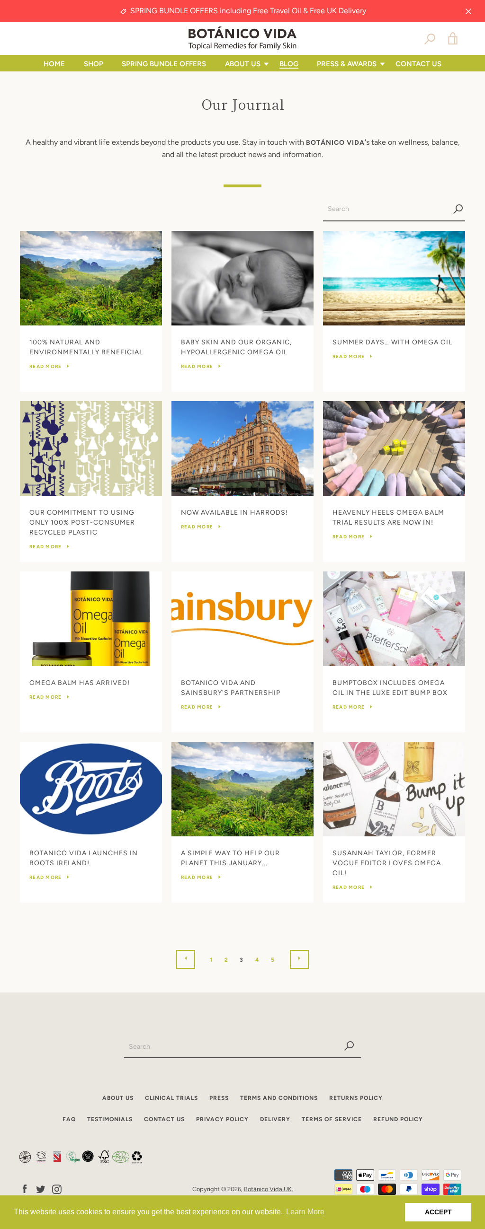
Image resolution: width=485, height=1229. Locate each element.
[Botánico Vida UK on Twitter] (40, 1188)
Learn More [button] (305, 1212)
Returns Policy (356, 1098)
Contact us (164, 1119)
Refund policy (398, 1119)
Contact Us (418, 64)
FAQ (69, 1119)
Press (219, 1098)
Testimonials (110, 1119)
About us (242, 64)
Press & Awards (347, 64)
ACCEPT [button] (438, 1212)
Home (54, 64)
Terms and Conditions (279, 1098)
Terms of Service (332, 1119)
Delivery (275, 1119)
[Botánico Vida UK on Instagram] (57, 1188)
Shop (93, 64)
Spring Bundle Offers (164, 64)
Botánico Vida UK (268, 1189)
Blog (288, 64)
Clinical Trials (171, 1098)
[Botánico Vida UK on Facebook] (24, 1188)
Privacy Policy (222, 1119)
